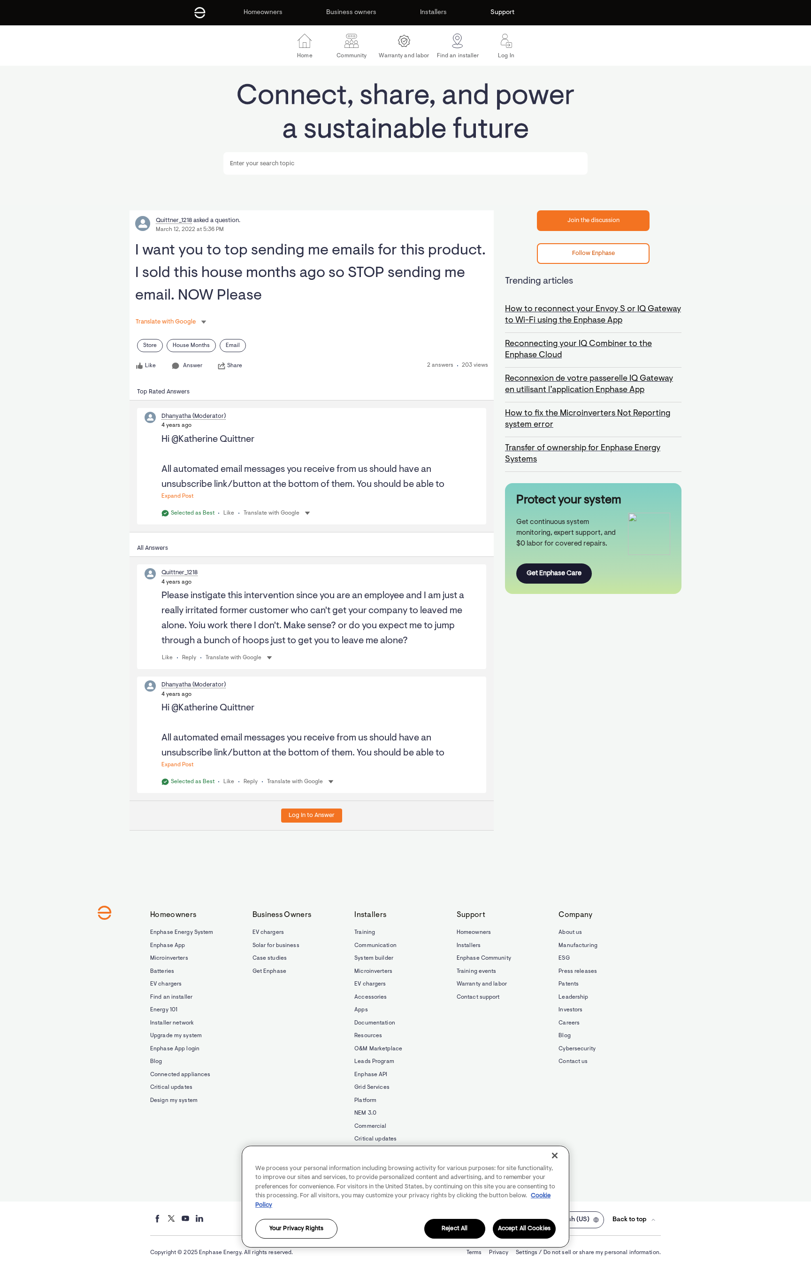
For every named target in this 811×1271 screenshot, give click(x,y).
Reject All (454, 1229)
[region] (405, 1196)
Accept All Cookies (524, 1229)
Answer (192, 366)
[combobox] (405, 163)
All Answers (152, 548)
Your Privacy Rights (296, 1229)
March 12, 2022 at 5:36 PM (190, 229)
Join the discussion (593, 220)
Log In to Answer (312, 815)
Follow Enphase (593, 253)
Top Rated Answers (163, 392)
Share (234, 366)
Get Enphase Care (554, 573)
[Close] (554, 1155)
